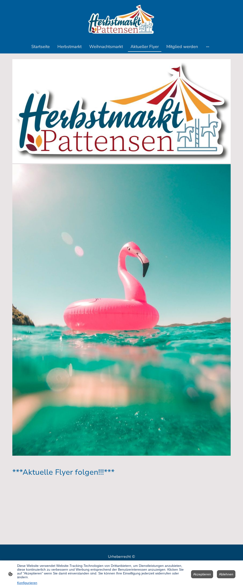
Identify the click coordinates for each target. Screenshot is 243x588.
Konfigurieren (27, 583)
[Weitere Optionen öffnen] (208, 46)
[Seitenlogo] (121, 20)
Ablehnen (226, 574)
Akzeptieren (202, 574)
